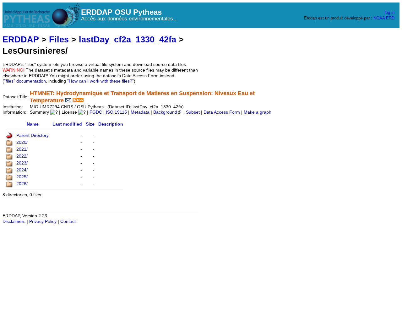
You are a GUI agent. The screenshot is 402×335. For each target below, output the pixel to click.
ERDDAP (21, 39)
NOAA (379, 18)
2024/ (22, 170)
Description (110, 124)
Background (165, 112)
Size (90, 124)
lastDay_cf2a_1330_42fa (127, 39)
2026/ (22, 183)
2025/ (22, 177)
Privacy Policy (43, 221)
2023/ (22, 163)
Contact (68, 221)
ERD (390, 18)
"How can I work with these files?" (100, 81)
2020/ (22, 142)
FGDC (96, 112)
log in (389, 12)
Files (59, 39)
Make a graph (257, 112)
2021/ (22, 149)
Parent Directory (32, 135)
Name (33, 124)
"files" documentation (25, 81)
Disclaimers (14, 221)
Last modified (67, 124)
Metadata (140, 112)
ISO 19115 (116, 112)
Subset (193, 112)
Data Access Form (222, 112)
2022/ (22, 156)
